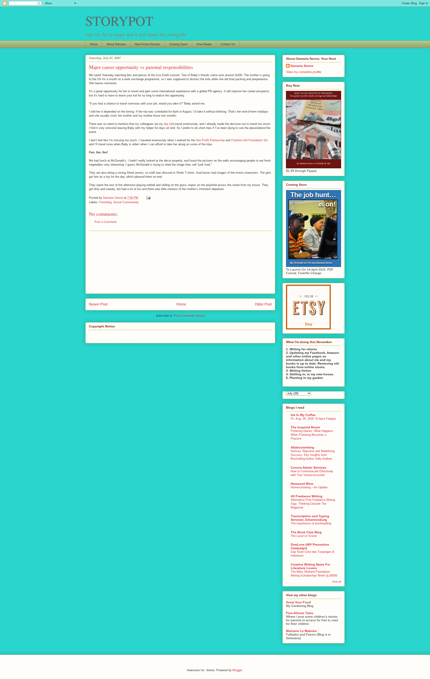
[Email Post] (148, 197)
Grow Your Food (298, 602)
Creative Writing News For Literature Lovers (310, 566)
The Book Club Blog (306, 532)
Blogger (237, 670)
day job (168, 124)
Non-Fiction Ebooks (147, 44)
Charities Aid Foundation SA (249, 140)
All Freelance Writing (306, 496)
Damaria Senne (301, 66)
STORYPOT (119, 21)
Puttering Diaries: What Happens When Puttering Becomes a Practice (312, 434)
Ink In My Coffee (303, 415)
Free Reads (204, 44)
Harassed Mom (302, 483)
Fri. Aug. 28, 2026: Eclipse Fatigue (313, 418)
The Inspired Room (305, 427)
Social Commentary (126, 202)
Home (94, 44)
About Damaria (116, 44)
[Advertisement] (180, 262)
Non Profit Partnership (210, 140)
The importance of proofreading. (311, 523)
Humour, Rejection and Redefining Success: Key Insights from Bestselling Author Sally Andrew (313, 455)
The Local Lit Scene (304, 536)
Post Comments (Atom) (189, 315)
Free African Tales (299, 613)
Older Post (263, 304)
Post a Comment (105, 222)
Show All (336, 581)
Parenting (105, 202)
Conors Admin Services (308, 467)
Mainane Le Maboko (301, 631)
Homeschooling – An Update (309, 487)
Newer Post (98, 304)
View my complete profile (303, 72)
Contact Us (228, 44)
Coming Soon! (178, 44)
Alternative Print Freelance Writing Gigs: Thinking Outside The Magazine (313, 503)
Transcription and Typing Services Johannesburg (310, 517)
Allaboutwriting (302, 447)
